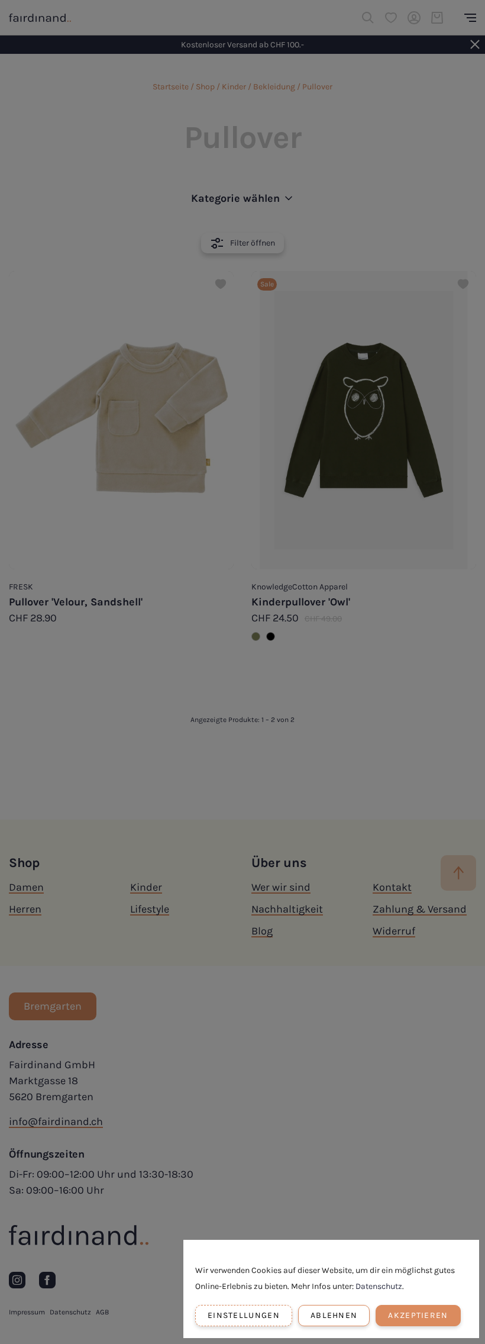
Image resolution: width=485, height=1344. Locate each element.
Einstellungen (244, 1315)
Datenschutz (378, 1286)
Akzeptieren (418, 1315)
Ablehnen (334, 1315)
